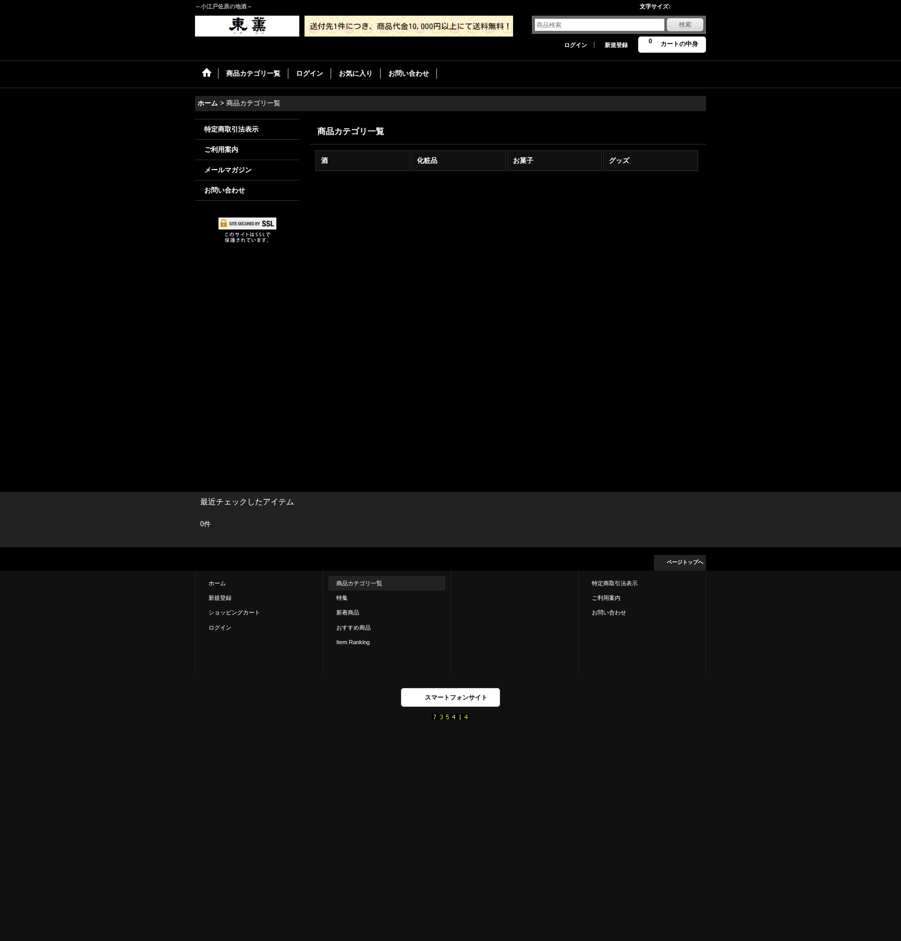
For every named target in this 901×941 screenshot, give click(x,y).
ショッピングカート (234, 612)
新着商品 (347, 612)
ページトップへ (685, 562)
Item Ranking (353, 642)
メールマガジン (228, 170)
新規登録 (616, 45)
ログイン (575, 45)
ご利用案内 (221, 149)
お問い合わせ (224, 190)
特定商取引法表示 (231, 129)
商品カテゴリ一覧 (359, 583)
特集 (342, 598)
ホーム (217, 583)
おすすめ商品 (353, 627)
